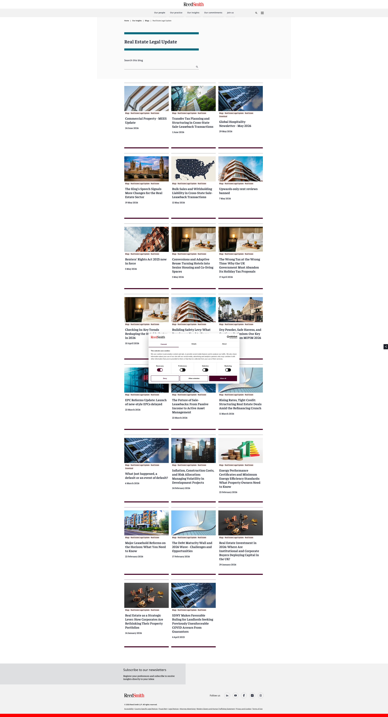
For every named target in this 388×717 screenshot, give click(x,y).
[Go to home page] (194, 4)
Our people (159, 12)
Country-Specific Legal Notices (146, 709)
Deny (165, 378)
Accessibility (128, 709)
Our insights (193, 12)
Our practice (176, 12)
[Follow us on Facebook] (244, 695)
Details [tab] (194, 344)
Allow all (223, 378)
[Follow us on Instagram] (252, 695)
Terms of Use (257, 709)
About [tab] (224, 344)
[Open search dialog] (256, 13)
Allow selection (194, 378)
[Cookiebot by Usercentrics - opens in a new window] (228, 337)
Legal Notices (174, 709)
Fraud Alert (163, 709)
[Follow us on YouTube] (236, 695)
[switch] (183, 370)
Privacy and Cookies (243, 709)
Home (126, 21)
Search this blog (133, 60)
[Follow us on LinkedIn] (227, 695)
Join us (230, 12)
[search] (197, 67)
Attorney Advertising (188, 709)
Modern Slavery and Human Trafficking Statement (216, 709)
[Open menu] (262, 13)
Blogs (147, 21)
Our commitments (213, 12)
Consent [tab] (164, 344)
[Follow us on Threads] (261, 695)
